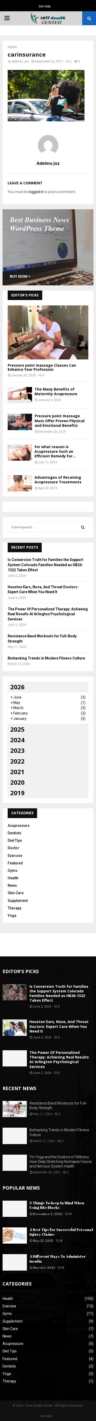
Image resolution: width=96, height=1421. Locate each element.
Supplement (18, 901)
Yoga (12, 915)
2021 (17, 771)
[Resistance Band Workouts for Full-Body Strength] (15, 1109)
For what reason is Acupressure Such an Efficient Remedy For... (55, 451)
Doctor (13, 848)
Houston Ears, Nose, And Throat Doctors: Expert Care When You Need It (59, 1026)
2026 (17, 687)
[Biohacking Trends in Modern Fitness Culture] (15, 1136)
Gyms (12, 870)
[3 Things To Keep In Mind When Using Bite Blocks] (15, 1209)
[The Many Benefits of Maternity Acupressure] (20, 395)
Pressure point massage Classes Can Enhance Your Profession (42, 367)
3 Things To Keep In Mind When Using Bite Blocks (56, 1205)
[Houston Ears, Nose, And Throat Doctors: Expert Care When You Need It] (15, 1027)
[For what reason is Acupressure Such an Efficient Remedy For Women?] (20, 453)
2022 (17, 761)
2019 (17, 793)
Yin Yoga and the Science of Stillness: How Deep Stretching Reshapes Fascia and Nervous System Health (60, 1161)
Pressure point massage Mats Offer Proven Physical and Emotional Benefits (59, 420)
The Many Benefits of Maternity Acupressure (56, 391)
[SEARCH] (82, 527)
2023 (17, 750)
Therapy (14, 908)
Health (13, 878)
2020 (17, 782)
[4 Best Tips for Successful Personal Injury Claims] (15, 1235)
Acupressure (18, 825)
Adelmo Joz (20, 61)
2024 (17, 740)
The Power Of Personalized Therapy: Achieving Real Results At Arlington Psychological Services (48, 614)
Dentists (14, 833)
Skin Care (16, 893)
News (12, 885)
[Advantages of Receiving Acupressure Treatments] (20, 483)
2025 (17, 729)
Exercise (15, 856)
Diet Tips (15, 840)
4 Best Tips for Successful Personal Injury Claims (61, 1232)
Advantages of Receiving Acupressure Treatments (58, 479)
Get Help (44, 6)
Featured (15, 863)
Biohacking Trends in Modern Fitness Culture (46, 658)
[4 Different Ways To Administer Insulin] (15, 1262)
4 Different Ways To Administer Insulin (57, 1258)
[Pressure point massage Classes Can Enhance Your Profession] (48, 332)
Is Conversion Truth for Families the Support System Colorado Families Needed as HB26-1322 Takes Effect (45, 565)
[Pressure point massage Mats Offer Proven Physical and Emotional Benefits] (20, 422)
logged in (36, 192)
